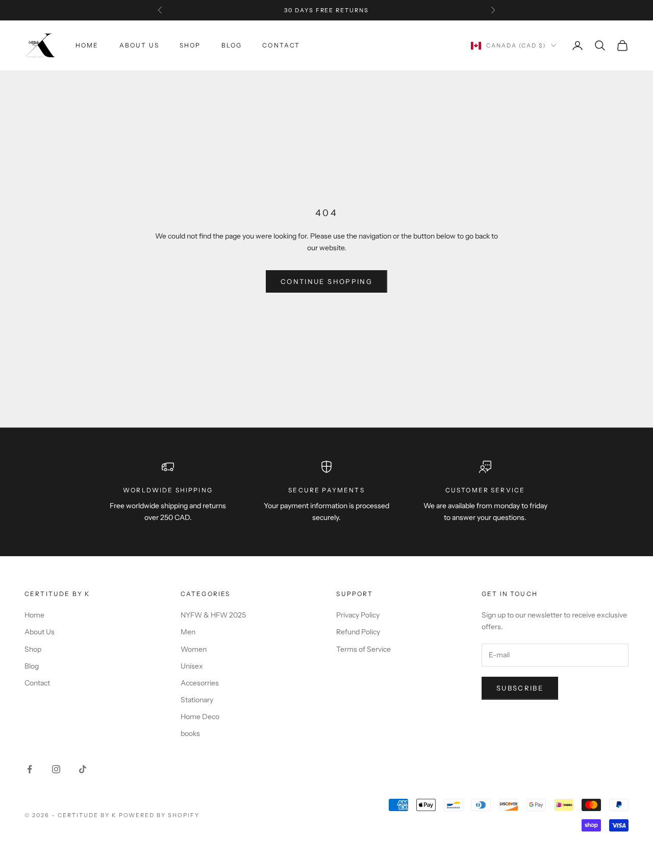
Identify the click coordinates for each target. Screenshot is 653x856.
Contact (281, 45)
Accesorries (200, 682)
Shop (190, 45)
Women (194, 649)
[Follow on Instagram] (56, 769)
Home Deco (200, 716)
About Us (139, 45)
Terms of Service (363, 649)
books (190, 733)
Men (188, 631)
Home (87, 45)
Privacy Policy (358, 615)
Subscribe (519, 688)
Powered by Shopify (159, 815)
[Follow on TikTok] (83, 769)
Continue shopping (326, 281)
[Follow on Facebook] (29, 769)
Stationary (197, 699)
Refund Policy (358, 631)
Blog (231, 45)
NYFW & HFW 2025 (213, 615)
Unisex (192, 666)
